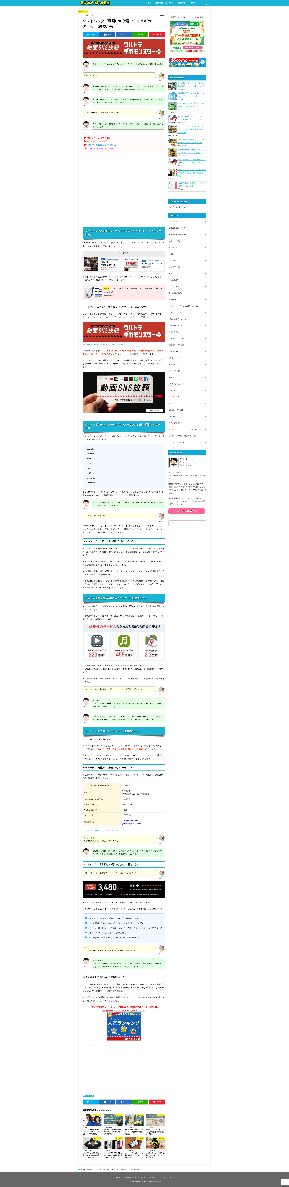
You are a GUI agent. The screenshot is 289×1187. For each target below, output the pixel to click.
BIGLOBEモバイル (177, 228)
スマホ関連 (174, 423)
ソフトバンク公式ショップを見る (100, 145)
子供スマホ (181, 3)
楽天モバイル (176, 325)
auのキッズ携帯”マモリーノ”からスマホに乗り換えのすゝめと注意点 (191, 117)
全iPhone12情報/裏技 (155, 3)
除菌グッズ (174, 241)
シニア (173, 221)
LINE (172, 416)
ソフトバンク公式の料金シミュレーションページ (99, 831)
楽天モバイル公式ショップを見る (100, 148)
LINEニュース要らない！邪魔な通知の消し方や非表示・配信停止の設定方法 (191, 173)
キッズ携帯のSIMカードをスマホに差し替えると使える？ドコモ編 (191, 141)
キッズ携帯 (192, 3)
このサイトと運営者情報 (186, 511)
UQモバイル (175, 358)
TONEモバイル (176, 345)
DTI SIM (173, 390)
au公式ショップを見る (95, 141)
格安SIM (174, 332)
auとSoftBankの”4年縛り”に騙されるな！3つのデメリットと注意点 (191, 151)
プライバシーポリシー (168, 1177)
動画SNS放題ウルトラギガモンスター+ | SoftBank (104, 344)
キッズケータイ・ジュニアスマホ (183, 306)
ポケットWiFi (175, 286)
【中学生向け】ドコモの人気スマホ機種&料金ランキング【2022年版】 (191, 84)
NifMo (172, 377)
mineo (201, 3)
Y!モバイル (175, 364)
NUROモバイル (176, 384)
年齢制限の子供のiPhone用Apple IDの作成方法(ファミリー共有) (191, 94)
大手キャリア (83, 12)
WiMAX (173, 280)
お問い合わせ (153, 1177)
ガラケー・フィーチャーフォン (183, 429)
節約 (172, 403)
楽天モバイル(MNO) (178, 234)
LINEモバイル (176, 410)
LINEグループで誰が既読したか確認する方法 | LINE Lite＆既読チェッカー (191, 106)
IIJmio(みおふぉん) (178, 319)
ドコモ (173, 247)
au (171, 254)
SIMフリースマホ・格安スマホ (182, 436)
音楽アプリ (174, 267)
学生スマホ (175, 312)
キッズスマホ (170, 3)
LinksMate (174, 397)
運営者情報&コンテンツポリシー (135, 1177)
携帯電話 (173, 351)
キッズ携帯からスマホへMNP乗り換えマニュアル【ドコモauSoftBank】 (191, 161)
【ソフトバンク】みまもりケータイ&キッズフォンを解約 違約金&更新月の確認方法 (191, 130)
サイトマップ (116, 1177)
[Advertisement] (124, 171)
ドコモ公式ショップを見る (97, 138)
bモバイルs (174, 371)
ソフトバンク (175, 260)
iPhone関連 (175, 293)
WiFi (172, 273)
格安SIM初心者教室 (140, 1181)
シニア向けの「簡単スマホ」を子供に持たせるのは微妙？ (191, 184)
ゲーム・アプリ (176, 442)
